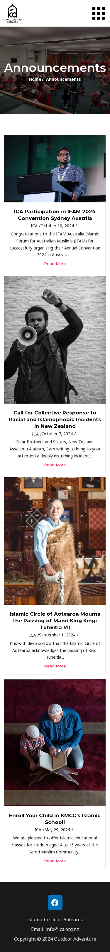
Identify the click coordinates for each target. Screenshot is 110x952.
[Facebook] (55, 902)
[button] (98, 13)
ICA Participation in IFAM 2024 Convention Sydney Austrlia (55, 215)
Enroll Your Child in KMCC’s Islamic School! (55, 818)
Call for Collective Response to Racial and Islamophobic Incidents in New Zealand (55, 419)
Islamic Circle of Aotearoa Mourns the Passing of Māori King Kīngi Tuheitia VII (55, 620)
